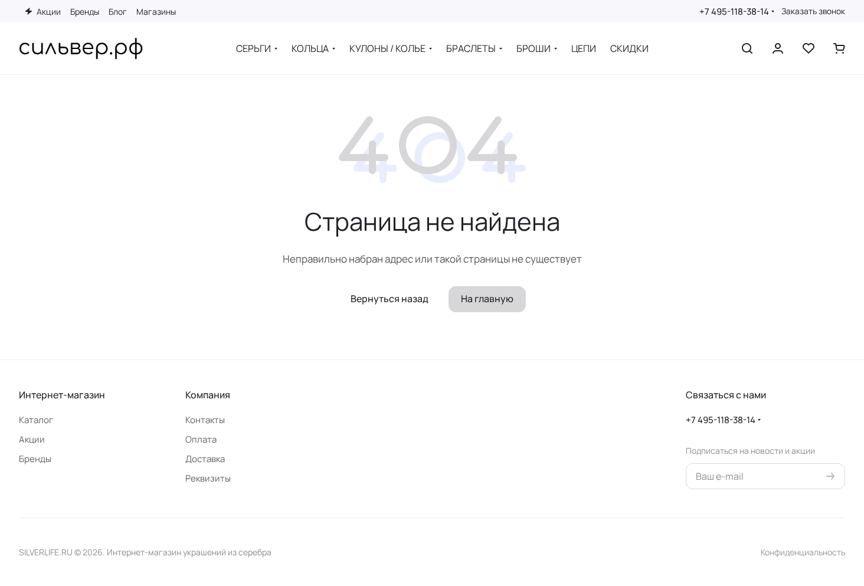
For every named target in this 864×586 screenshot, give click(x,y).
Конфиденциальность (803, 552)
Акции (32, 439)
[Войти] (778, 48)
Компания (207, 394)
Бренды (35, 459)
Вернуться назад (389, 298)
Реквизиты (208, 478)
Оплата (201, 439)
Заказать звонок (813, 11)
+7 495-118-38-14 (734, 11)
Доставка (205, 459)
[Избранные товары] (808, 48)
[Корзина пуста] (839, 48)
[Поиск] (747, 48)
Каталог (36, 420)
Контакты (205, 420)
